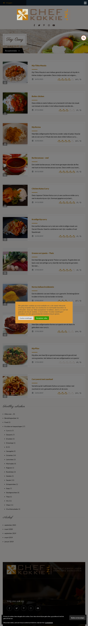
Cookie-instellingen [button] (26, 318)
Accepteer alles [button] (41, 318)
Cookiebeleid (49, 622)
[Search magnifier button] (83, 38)
